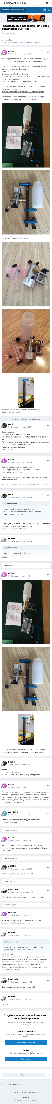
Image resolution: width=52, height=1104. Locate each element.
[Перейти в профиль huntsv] (4, 763)
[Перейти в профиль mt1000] (4, 867)
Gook (10, 424)
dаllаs (9, 40)
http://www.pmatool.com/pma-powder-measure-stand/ (23, 92)
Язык (25, 1097)
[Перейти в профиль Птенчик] (4, 914)
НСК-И (11, 538)
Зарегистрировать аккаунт (26, 1043)
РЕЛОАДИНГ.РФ (15, 3)
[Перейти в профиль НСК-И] (4, 540)
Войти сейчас (26, 1059)
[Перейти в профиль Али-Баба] (4, 813)
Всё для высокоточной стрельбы (27, 42)
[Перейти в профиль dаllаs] (4, 52)
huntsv (11, 762)
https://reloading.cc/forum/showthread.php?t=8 (20, 82)
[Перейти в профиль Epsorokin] (4, 890)
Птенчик (12, 912)
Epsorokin (13, 889)
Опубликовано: (20, 54)
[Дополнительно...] (47, 52)
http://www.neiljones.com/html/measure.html (19, 76)
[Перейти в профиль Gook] (4, 425)
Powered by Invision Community (26, 1100)
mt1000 (12, 866)
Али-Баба (13, 812)
